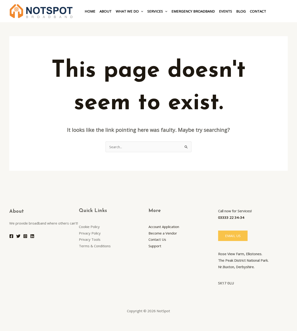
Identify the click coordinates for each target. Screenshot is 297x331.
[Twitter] (18, 236)
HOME (90, 11)
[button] (141, 11)
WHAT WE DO (127, 11)
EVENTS (225, 11)
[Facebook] (11, 236)
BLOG (241, 11)
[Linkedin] (32, 236)
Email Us (233, 235)
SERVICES (155, 11)
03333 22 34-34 (231, 217)
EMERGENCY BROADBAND (193, 11)
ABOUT (106, 11)
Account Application (163, 226)
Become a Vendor (162, 233)
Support (154, 246)
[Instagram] (25, 236)
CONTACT (258, 11)
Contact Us (157, 239)
